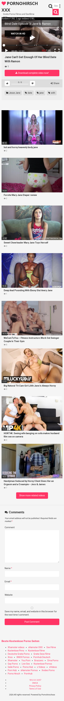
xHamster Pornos (29, 670)
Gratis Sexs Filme (42, 654)
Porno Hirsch (14, 673)
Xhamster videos (16, 647)
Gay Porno (13, 663)
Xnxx (10, 657)
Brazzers (38, 660)
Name (8, 568)
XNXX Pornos (23, 657)
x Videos (41, 667)
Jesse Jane (14, 93)
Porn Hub (12, 670)
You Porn (25, 660)
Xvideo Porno (48, 670)
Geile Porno (13, 667)
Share (56, 83)
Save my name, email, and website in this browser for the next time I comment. (31, 613)
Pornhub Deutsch (41, 657)
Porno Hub (28, 667)
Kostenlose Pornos (43, 663)
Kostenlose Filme (36, 650)
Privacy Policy (35, 686)
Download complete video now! (33, 73)
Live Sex (26, 663)
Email (8, 581)
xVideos (53, 667)
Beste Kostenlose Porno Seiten (20, 641)
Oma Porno (52, 660)
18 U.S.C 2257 (35, 680)
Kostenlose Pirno (16, 650)
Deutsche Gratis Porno (19, 654)
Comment (10, 527)
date (29, 93)
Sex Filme (51, 647)
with (52, 93)
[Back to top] (58, 694)
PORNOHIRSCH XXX (20, 6)
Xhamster (13, 660)
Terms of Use (35, 689)
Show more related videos (32, 495)
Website (9, 595)
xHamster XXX (35, 647)
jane (41, 93)
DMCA (35, 683)
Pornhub (28, 673)
